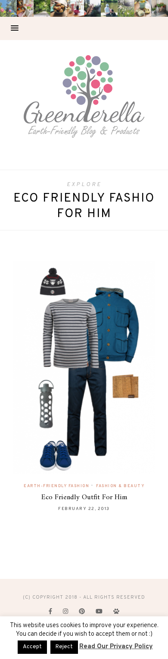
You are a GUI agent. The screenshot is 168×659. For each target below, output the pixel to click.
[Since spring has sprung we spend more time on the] (159, 8)
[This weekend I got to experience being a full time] (109, 8)
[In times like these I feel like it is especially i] (92, 8)
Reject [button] (64, 646)
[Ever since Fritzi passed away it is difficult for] (126, 8)
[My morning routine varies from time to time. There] (75, 8)
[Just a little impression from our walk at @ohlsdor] (8, 8)
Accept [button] (32, 646)
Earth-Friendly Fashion (56, 486)
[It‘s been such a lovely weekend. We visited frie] (58, 8)
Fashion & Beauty (120, 486)
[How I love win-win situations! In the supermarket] (142, 8)
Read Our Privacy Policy (116, 647)
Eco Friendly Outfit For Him (84, 497)
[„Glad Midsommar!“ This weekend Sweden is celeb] (25, 8)
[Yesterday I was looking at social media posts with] (42, 8)
